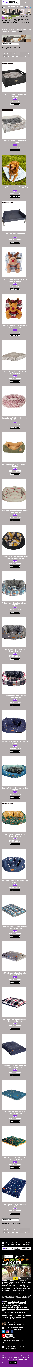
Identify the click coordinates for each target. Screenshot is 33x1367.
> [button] (28, 11)
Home (6, 29)
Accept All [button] (13, 1362)
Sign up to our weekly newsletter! (19, 1315)
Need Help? (11, 1323)
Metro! (26, 6)
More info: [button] (5, 1363)
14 (21, 56)
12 (13, 56)
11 (9, 56)
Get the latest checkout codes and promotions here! (13, 1318)
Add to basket (15, 196)
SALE (29, 29)
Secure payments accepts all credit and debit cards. (15, 1341)
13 (17, 56)
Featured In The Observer (15, 6)
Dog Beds (13, 31)
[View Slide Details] (16, 12)
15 (25, 56)
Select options (15, 104)
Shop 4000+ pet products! (17, 1302)
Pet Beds (6, 31)
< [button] (4, 11)
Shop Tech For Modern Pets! (17, 29)
